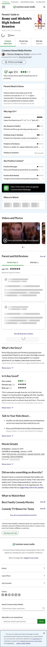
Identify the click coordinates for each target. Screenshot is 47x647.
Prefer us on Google (15, 62)
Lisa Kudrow (32, 352)
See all (42, 256)
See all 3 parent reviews (23, 334)
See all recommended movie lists (23, 515)
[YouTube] (6, 594)
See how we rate (10, 533)
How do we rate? (25, 57)
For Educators (15, 2)
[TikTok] (16, 594)
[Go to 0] (22, 247)
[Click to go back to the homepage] (24, 7)
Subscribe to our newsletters (12, 617)
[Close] (44, 633)
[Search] (43, 608)
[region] (23, 638)
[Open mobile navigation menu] (3, 7)
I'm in (41, 621)
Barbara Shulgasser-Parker (19, 54)
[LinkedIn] (19, 594)
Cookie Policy (36, 639)
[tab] (8, 42)
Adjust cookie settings (23, 643)
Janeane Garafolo (33, 454)
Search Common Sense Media (12, 604)
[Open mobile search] (44, 7)
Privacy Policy (38, 641)
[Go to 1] (24, 247)
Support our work (31, 558)
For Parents (6, 2)
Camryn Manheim (16, 457)
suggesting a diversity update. (31, 487)
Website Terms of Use (26, 641)
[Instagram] (2, 594)
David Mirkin (15, 459)
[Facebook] (9, 594)
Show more (6, 368)
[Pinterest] (12, 594)
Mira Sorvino (12, 352)
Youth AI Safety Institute (27, 2)
